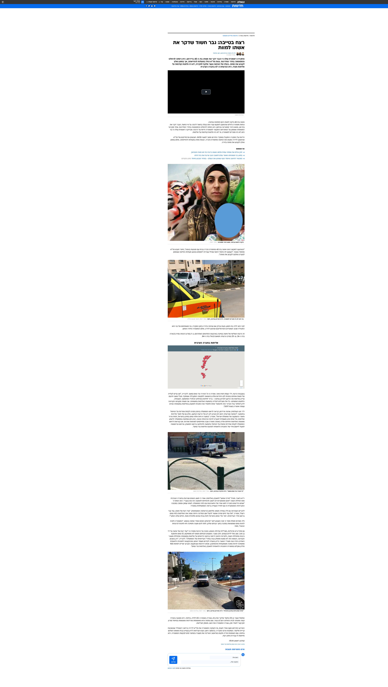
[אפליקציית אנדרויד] (154, 6)
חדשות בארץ (212, 6)
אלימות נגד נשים (226, 644)
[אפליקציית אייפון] (152, 6)
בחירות (219, 2)
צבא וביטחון (220, 6)
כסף (200, 2)
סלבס (206, 2)
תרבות (213, 2)
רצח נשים (234, 644)
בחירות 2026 (184, 6)
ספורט (226, 2)
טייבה (243, 644)
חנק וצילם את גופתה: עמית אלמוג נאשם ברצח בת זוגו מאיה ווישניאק (216, 152)
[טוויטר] (149, 6)
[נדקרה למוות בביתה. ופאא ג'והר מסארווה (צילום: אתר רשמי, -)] (206, 204)
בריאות (189, 2)
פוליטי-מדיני (202, 6)
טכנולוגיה (175, 2)
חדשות (233, 2)
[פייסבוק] (146, 6)
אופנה (167, 2)
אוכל (195, 2)
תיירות (182, 2)
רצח (239, 644)
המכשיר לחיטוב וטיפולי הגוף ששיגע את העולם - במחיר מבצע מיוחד (217, 159)
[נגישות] (3, 2)
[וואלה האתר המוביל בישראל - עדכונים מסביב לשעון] (241, 2)
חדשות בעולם (194, 6)
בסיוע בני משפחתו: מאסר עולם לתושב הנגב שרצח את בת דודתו (218, 155)
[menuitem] (232, 2)
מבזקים (228, 6)
